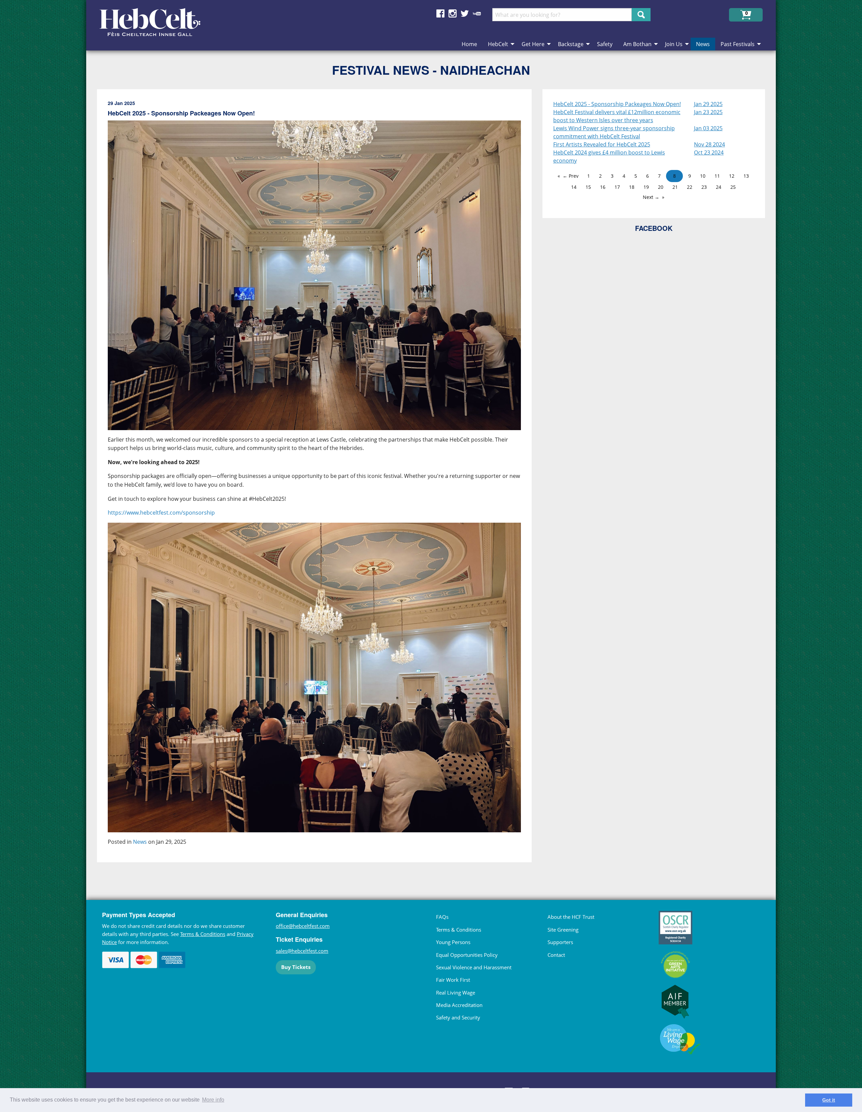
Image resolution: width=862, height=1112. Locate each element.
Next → (651, 197)
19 (646, 187)
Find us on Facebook (440, 13)
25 (733, 187)
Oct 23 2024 (709, 152)
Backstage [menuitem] (571, 44)
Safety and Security (458, 1017)
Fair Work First (453, 979)
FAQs (442, 916)
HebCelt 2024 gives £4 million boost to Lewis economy (609, 156)
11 (717, 176)
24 (718, 187)
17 (617, 187)
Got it (828, 1100)
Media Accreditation (459, 1005)
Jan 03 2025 (708, 128)
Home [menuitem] (469, 44)
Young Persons (453, 942)
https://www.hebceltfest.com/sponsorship (161, 512)
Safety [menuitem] (604, 44)
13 (746, 176)
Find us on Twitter (464, 13)
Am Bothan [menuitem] (637, 44)
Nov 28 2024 (709, 144)
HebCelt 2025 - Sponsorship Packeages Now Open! (617, 104)
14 (573, 187)
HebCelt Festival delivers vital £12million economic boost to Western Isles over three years (617, 116)
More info (213, 1100)
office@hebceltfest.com (303, 926)
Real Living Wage (455, 992)
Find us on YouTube (476, 13)
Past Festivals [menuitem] (738, 44)
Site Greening (563, 929)
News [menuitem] (703, 44)
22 (689, 187)
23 (704, 187)
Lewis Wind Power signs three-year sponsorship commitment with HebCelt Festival (614, 132)
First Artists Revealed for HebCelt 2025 (601, 144)
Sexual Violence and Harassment (473, 967)
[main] (319, 481)
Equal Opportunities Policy (467, 954)
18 (631, 187)
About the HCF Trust (571, 916)
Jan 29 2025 (708, 104)
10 (702, 176)
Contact (556, 954)
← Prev (570, 176)
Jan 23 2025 (708, 112)
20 (660, 187)
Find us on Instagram (452, 13)
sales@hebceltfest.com (302, 950)
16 (602, 187)
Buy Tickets (295, 967)
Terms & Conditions (202, 934)
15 (588, 187)
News (140, 841)
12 (731, 176)
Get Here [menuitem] (533, 44)
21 (675, 187)
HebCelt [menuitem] (498, 44)
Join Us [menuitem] (674, 44)
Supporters (560, 942)
